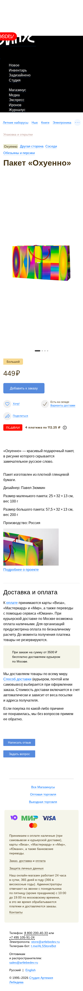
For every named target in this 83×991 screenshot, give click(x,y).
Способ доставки (17, 679)
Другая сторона (31, 146)
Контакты (16, 912)
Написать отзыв (19, 742)
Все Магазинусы (43, 787)
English (30, 970)
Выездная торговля (43, 802)
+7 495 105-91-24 (22, 937)
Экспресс (16, 100)
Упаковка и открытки (18, 134)
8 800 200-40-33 (36, 933)
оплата (40, 861)
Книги (45, 122)
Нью (35, 122)
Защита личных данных (26, 868)
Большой (13, 361)
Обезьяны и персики (19, 153)
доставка (25, 861)
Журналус (17, 110)
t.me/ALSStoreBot (43, 946)
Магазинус (17, 90)
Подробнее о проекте (21, 570)
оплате (12, 603)
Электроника (62, 122)
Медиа (14, 95)
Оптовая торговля (43, 794)
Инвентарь (18, 70)
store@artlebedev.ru (45, 942)
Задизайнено (20, 75)
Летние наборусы (15, 122)
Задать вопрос (19, 754)
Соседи (51, 146)
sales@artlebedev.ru (23, 962)
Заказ (13, 861)
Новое (14, 65)
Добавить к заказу (24, 388)
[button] (37, 350)
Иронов (15, 105)
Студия (15, 80)
